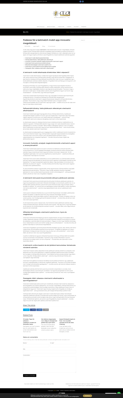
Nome (25, 343)
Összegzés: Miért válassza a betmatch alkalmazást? (39, 68)
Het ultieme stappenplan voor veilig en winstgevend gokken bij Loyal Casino (49, 320)
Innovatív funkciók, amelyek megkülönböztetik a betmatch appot (44, 61)
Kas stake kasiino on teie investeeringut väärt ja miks (39, 384)
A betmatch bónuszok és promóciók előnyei (37, 63)
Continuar (87, 395)
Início (67, 32)
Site (24, 349)
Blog (43, 46)
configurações (75, 396)
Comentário (26, 355)
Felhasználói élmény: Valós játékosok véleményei (39, 59)
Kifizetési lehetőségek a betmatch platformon (38, 65)
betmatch (43, 49)
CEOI (54, 390)
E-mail (52, 343)
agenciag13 (36, 46)
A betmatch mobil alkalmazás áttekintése (37, 58)
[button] (26, 310)
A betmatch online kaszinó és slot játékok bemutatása (40, 66)
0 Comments (51, 46)
